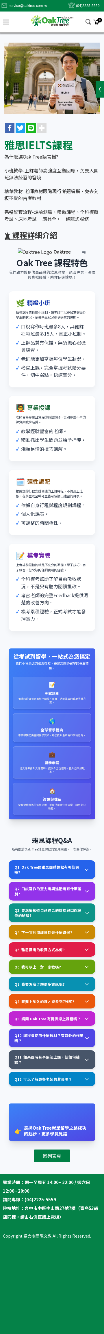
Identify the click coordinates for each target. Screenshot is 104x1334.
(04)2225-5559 (88, 6)
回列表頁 (52, 1155)
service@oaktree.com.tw (28, 6)
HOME (52, 20)
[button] (88, 21)
